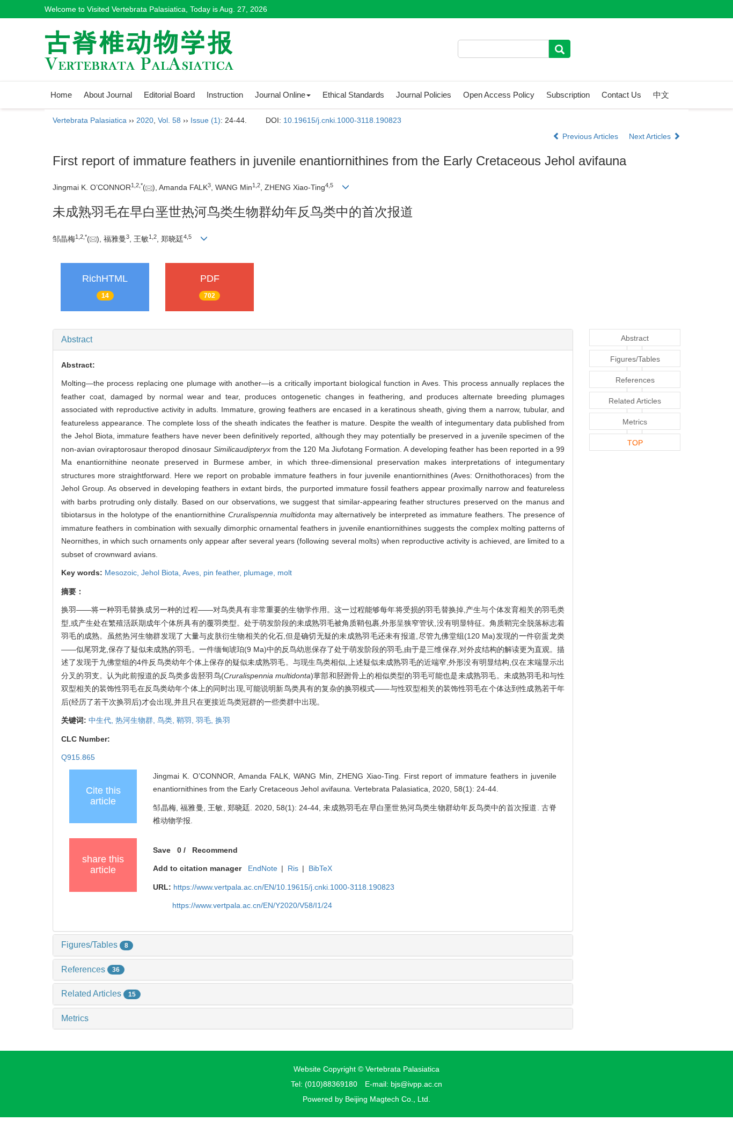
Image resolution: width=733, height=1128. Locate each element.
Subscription (568, 94)
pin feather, (223, 572)
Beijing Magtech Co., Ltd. (387, 1099)
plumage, (260, 572)
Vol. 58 (169, 120)
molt (284, 572)
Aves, (192, 572)
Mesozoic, (123, 572)
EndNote (262, 868)
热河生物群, (136, 720)
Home (61, 94)
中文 (661, 94)
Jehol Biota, (161, 572)
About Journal (108, 94)
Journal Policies (423, 94)
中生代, (102, 720)
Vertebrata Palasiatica (90, 120)
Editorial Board (169, 94)
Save (162, 850)
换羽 (222, 720)
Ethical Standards (353, 94)
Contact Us (621, 94)
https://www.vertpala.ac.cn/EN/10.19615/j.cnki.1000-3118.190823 (283, 887)
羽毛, (205, 720)
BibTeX (320, 868)
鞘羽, (186, 720)
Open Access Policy (498, 94)
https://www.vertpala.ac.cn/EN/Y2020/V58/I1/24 (252, 905)
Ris (293, 868)
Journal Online (280, 94)
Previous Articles (590, 136)
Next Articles (651, 136)
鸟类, (167, 720)
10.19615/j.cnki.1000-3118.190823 (342, 120)
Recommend (215, 850)
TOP (635, 442)
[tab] (313, 339)
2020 (144, 120)
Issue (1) (205, 120)
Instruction (225, 94)
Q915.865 (78, 757)
